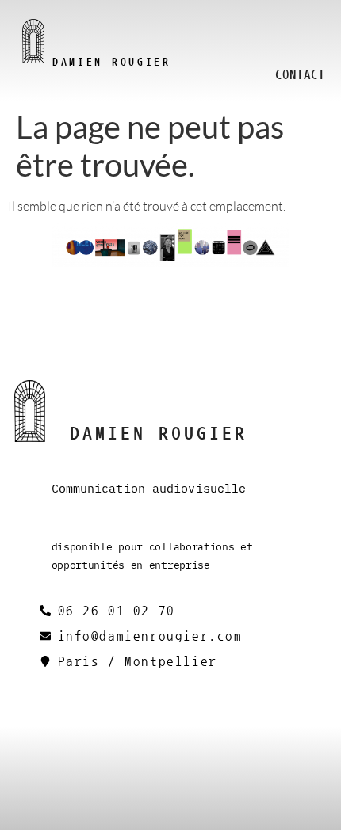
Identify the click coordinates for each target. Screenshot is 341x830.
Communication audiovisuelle (149, 488)
